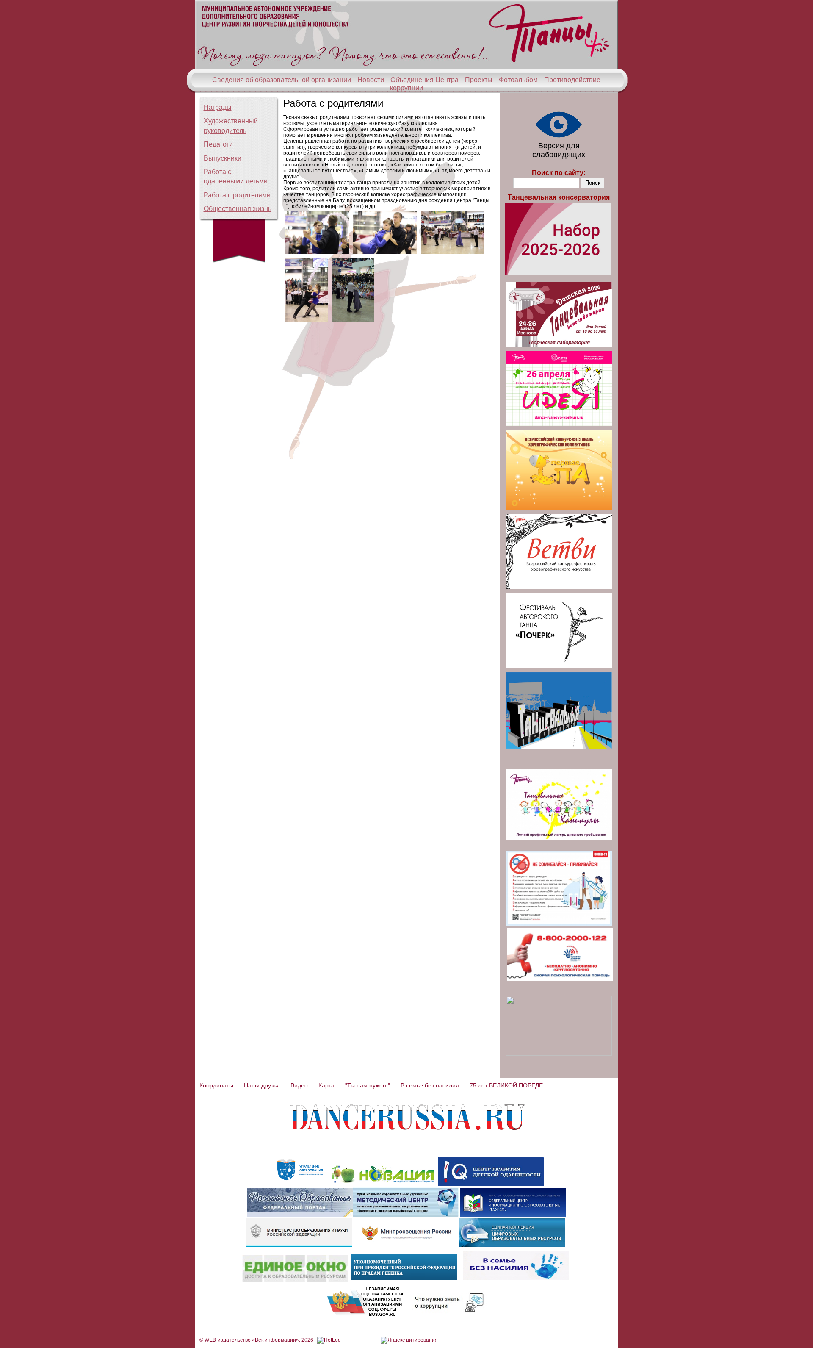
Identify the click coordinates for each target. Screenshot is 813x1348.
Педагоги (218, 144)
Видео (299, 1085)
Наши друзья (262, 1085)
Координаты (216, 1085)
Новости (370, 79)
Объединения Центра (424, 79)
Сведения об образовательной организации (281, 79)
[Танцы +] (406, 67)
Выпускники (222, 158)
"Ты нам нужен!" (367, 1085)
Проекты (478, 79)
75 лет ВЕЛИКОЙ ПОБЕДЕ (506, 1085)
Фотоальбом (518, 79)
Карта (326, 1085)
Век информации (275, 1340)
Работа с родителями (237, 195)
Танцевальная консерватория (559, 197)
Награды (218, 107)
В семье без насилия (430, 1085)
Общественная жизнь (237, 208)
